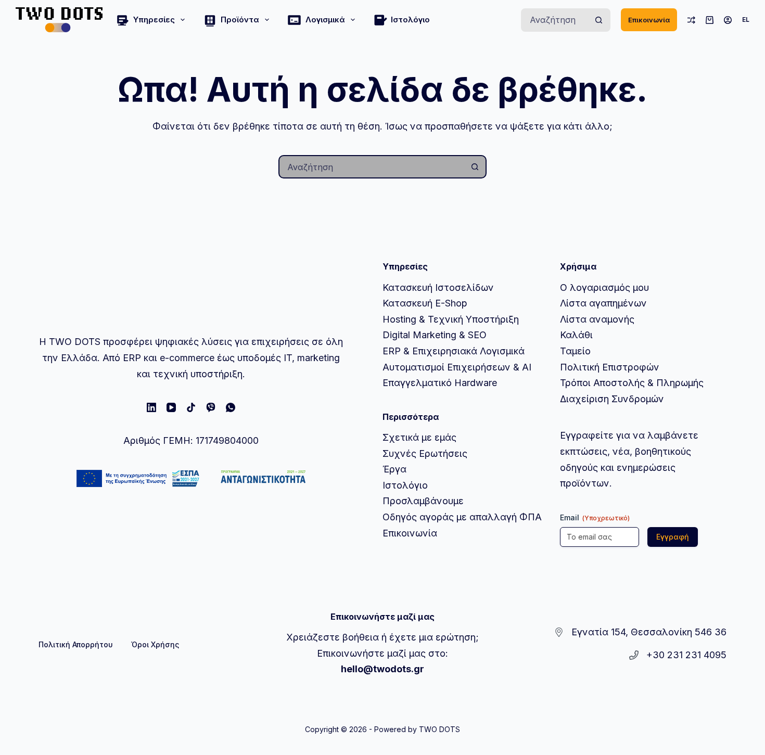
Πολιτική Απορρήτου (76, 644)
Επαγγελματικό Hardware (439, 382)
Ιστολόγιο (410, 19)
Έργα (394, 469)
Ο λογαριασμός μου (604, 287)
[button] (745, 20)
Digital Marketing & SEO (434, 334)
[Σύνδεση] (728, 20)
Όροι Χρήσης (155, 644)
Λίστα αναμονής (597, 319)
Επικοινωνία (649, 20)
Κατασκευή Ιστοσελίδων (438, 287)
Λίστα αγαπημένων (603, 303)
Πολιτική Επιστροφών (609, 367)
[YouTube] (171, 407)
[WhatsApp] (230, 407)
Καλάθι (576, 334)
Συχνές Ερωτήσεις (424, 453)
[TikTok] (191, 407)
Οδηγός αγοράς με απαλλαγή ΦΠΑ (462, 516)
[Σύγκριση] (691, 20)
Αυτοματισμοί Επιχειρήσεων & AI (456, 367)
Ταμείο (575, 350)
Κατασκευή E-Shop (424, 303)
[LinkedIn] (151, 407)
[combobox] (555, 20)
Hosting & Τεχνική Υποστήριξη (450, 319)
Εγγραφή (672, 536)
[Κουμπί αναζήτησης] (598, 20)
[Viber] (210, 407)
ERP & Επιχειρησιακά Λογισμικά (453, 350)
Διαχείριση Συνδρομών (612, 398)
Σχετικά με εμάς (419, 437)
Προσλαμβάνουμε (423, 500)
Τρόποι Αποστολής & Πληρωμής (632, 382)
